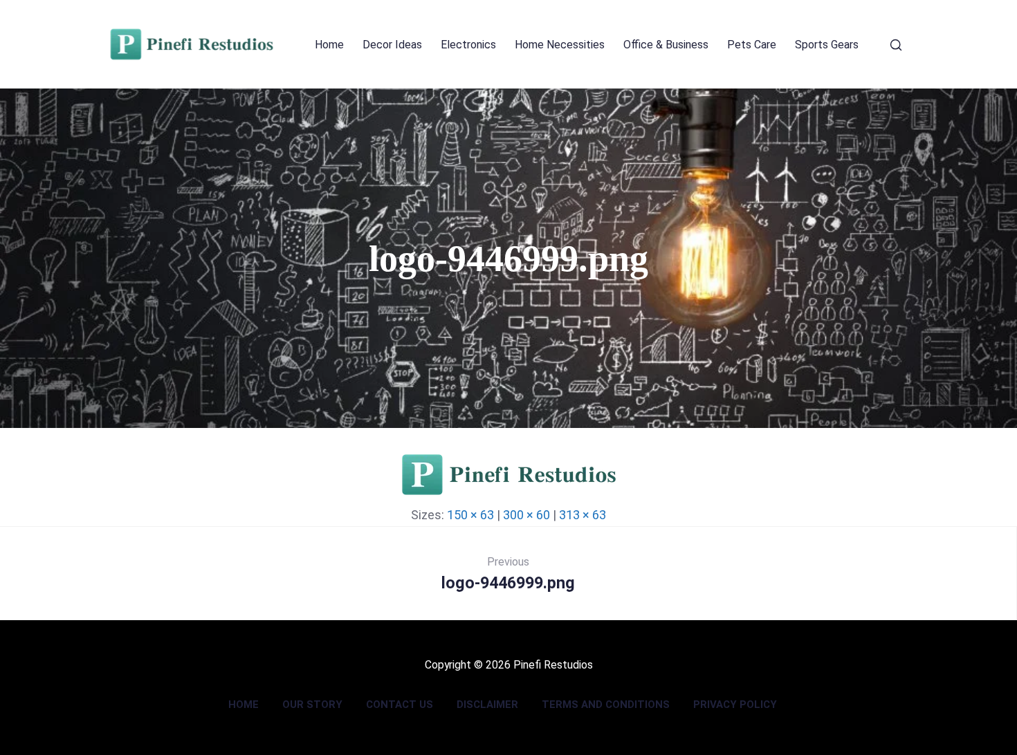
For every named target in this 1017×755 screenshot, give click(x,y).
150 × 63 (470, 514)
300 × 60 (526, 514)
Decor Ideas (392, 44)
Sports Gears (827, 44)
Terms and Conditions (606, 704)
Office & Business (665, 44)
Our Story (312, 704)
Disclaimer (487, 704)
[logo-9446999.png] (509, 492)
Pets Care (751, 44)
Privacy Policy (735, 704)
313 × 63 (582, 514)
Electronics (468, 44)
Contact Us (399, 704)
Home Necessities (560, 44)
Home (329, 44)
